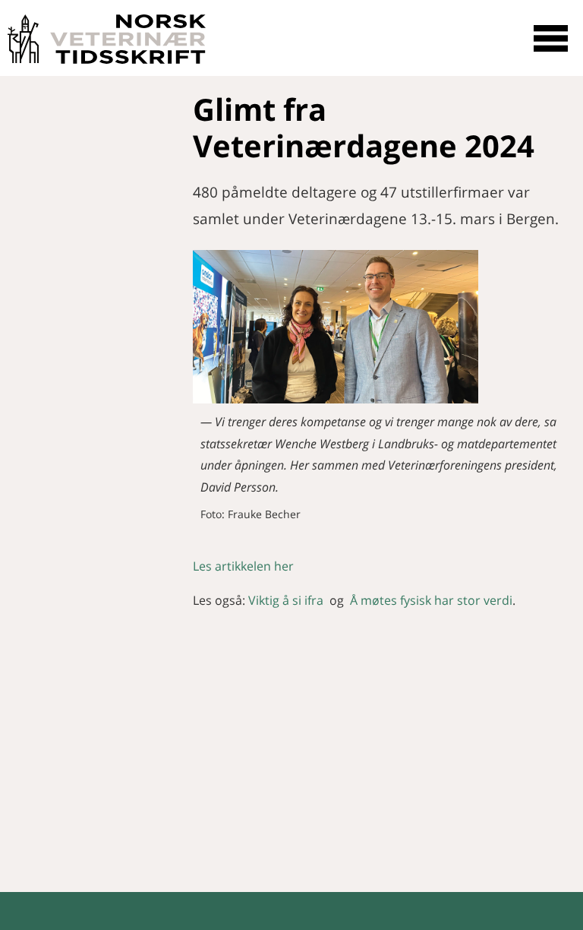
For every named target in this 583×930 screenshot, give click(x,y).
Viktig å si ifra (285, 600)
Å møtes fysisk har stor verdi (431, 600)
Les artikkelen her (243, 566)
